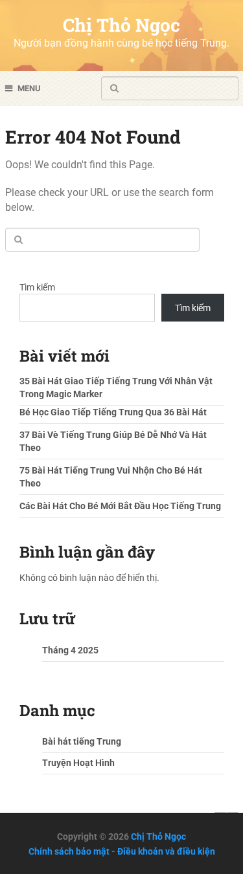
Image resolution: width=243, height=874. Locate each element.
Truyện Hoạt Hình (78, 763)
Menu (29, 88)
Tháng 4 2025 (70, 650)
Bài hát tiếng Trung (81, 741)
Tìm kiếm (37, 287)
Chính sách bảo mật (69, 851)
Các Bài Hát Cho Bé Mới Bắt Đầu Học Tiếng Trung (120, 506)
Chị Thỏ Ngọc (121, 25)
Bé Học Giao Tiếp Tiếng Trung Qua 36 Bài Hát (113, 412)
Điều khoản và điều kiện (166, 851)
